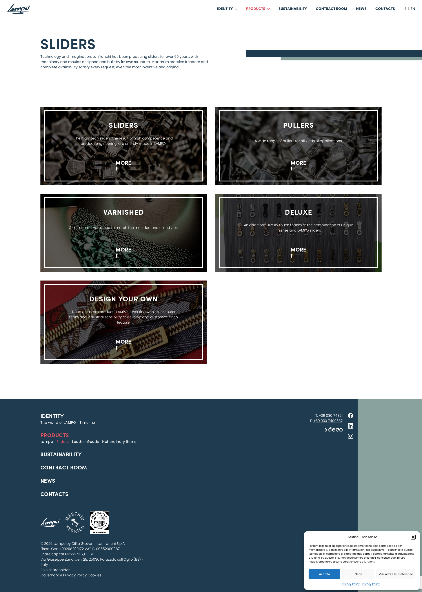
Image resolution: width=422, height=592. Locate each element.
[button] (413, 537)
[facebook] (350, 416)
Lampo (46, 441)
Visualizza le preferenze (396, 574)
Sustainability (292, 8)
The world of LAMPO (58, 422)
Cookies (94, 575)
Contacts (385, 8)
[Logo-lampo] (18, 9)
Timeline (87, 422)
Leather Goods (85, 441)
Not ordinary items (119, 441)
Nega (358, 574)
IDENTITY (225, 8)
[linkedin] (350, 426)
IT (405, 8)
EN (413, 8)
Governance (51, 575)
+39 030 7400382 (328, 420)
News (361, 8)
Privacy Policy (351, 584)
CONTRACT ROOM (331, 8)
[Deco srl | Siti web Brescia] (334, 430)
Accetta (324, 574)
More (123, 162)
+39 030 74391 (331, 415)
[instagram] (350, 437)
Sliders (62, 441)
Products (255, 8)
